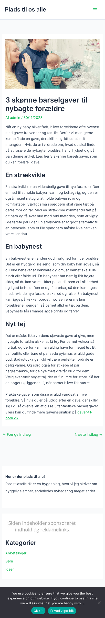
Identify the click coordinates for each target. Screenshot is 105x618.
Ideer (9, 569)
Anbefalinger (15, 553)
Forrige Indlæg (16, 434)
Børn (9, 561)
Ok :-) (38, 611)
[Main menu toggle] (95, 10)
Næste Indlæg (89, 434)
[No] (98, 602)
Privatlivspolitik (62, 611)
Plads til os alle (25, 9)
